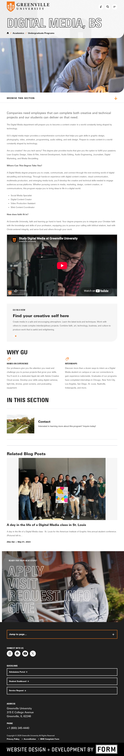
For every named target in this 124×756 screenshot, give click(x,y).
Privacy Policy (13, 739)
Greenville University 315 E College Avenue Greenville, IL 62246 (20, 712)
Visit (22, 583)
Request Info (49, 596)
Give (21, 608)
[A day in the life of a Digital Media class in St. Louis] (62, 489)
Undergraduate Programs (41, 33)
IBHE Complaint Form (49, 739)
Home (8, 33)
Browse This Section (21, 98)
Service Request (16, 690)
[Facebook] (17, 654)
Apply (26, 571)
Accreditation (30, 739)
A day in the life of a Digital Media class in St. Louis (46, 525)
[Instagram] (10, 654)
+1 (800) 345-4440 (18, 728)
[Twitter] (33, 654)
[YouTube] (25, 654)
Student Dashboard (17, 681)
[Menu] (114, 7)
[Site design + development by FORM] (62, 749)
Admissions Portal (17, 672)
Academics (18, 33)
